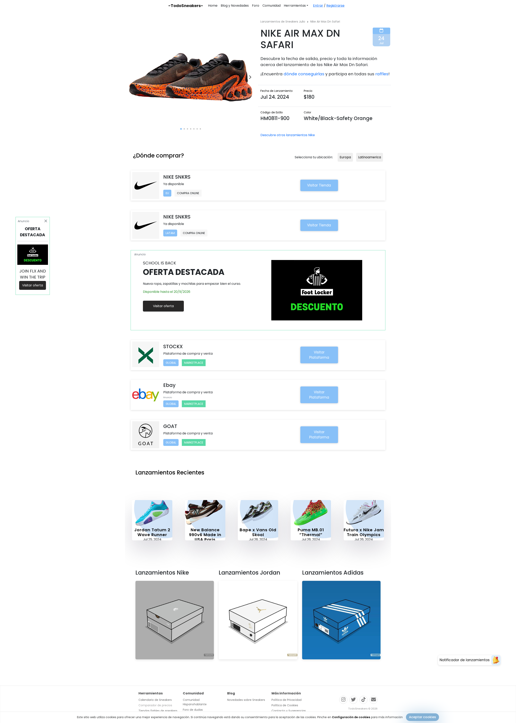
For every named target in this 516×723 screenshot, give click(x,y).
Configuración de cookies (351, 717)
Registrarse (335, 5)
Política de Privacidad (287, 700)
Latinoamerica (369, 157)
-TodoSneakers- (185, 5)
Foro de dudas (193, 710)
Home (212, 5)
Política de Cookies (285, 705)
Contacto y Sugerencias (289, 711)
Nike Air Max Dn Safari (325, 22)
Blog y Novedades (235, 5)
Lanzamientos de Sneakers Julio (282, 22)
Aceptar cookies (422, 717)
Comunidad (271, 5)
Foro (255, 5)
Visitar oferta (163, 306)
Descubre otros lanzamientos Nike (287, 135)
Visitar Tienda (319, 185)
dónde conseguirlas (304, 74)
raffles (381, 74)
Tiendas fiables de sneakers (157, 711)
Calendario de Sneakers (155, 700)
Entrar (318, 5)
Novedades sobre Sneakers (246, 700)
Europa (345, 157)
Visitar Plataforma (319, 355)
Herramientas (295, 5)
